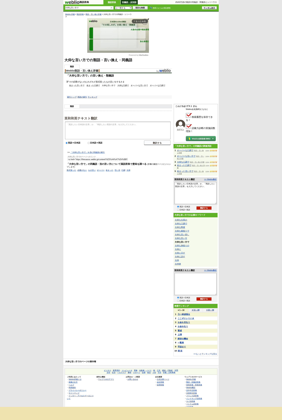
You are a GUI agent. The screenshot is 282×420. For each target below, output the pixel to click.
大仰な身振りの (182, 245)
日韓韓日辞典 (191, 393)
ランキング (92, 97)
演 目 (180, 351)
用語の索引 (82, 97)
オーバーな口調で (157, 85)
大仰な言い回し (182, 234)
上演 (180, 334)
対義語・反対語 (129, 2)
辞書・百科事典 (169, 372)
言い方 (117, 170)
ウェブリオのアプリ (106, 379)
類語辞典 (112, 2)
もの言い (110, 82)
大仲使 (178, 264)
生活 (113, 372)
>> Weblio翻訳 (210, 179)
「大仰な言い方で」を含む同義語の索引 (87, 152)
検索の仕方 (73, 382)
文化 (108, 372)
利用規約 (72, 387)
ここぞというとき (186, 318)
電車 (135, 370)
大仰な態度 (180, 227)
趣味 (129, 372)
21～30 (210, 310)
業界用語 (116, 370)
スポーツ (136, 372)
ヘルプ (71, 385)
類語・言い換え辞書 (93, 14)
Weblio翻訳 (190, 387)
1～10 (180, 310)
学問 (176, 370)
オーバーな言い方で (139, 85)
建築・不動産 (167, 370)
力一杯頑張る (184, 314)
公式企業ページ (163, 379)
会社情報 (160, 382)
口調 (123, 170)
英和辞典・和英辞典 (194, 385)
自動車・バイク (145, 370)
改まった (109, 170)
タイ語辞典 (190, 401)
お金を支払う (184, 322)
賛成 (180, 330)
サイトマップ (74, 393)
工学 (158, 370)
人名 (154, 372)
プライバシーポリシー (77, 390)
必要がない (82, 170)
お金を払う (183, 326)
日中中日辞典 (191, 390)
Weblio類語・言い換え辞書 (82, 70)
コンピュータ (127, 370)
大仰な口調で (123, 85)
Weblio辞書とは (75, 379)
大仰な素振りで (182, 231)
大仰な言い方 (181, 238)
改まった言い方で (76, 85)
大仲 (177, 260)
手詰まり (182, 346)
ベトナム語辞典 (192, 404)
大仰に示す (180, 253)
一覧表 (181, 342)
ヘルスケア (121, 372)
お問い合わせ (132, 379)
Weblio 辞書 (70, 14)
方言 (159, 372)
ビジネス (107, 370)
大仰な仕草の (181, 220)
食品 (149, 372)
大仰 (128, 170)
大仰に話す (180, 256)
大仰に (178, 249)
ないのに (83, 82)
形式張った (101, 82)
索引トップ (72, 97)
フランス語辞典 (192, 396)
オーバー (101, 170)
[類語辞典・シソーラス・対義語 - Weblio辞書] (72, 3)
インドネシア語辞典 (194, 398)
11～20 (195, 310)
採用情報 (160, 385)
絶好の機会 (183, 338)
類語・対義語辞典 (193, 382)
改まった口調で (93, 85)
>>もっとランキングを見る (205, 354)
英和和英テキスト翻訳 (80, 118)
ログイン (180, 130)
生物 (143, 372)
